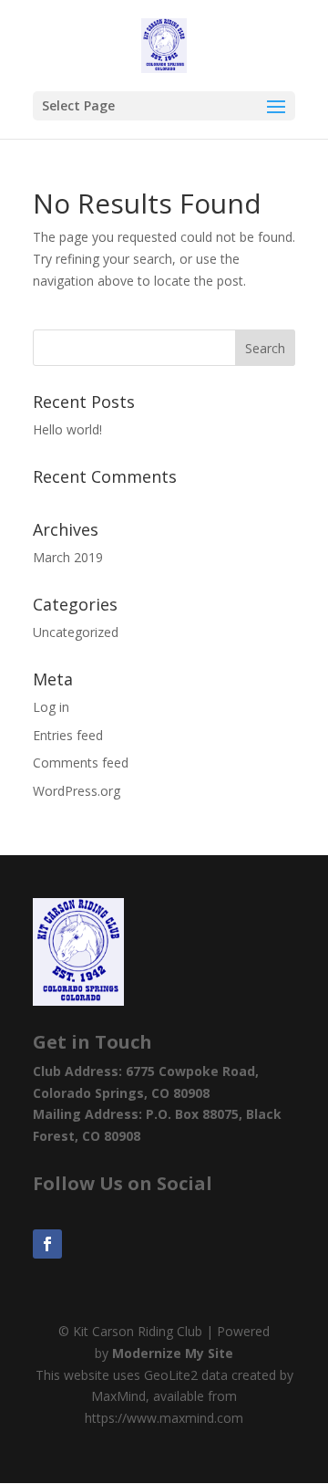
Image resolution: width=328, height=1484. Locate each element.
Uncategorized (75, 632)
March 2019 (68, 557)
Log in (51, 707)
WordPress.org (76, 790)
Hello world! (67, 429)
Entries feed (68, 735)
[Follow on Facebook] (47, 1244)
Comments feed (80, 762)
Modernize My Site (172, 1353)
